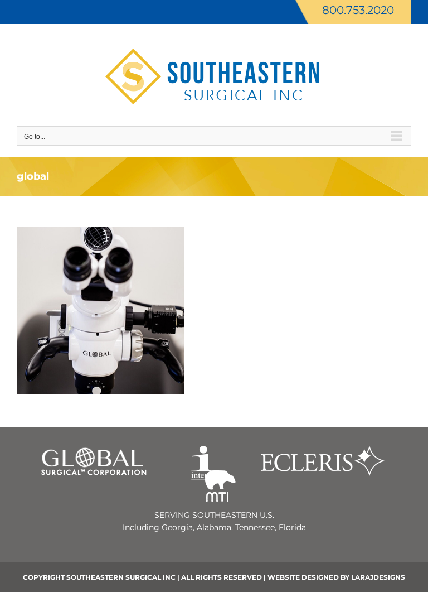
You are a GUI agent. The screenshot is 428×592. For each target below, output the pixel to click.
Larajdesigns (378, 577)
